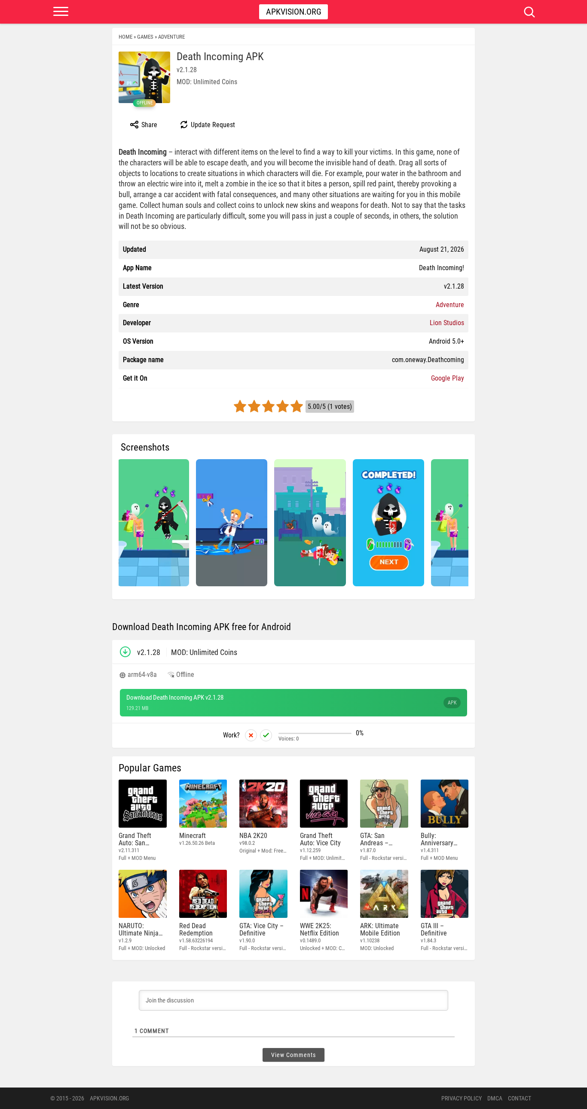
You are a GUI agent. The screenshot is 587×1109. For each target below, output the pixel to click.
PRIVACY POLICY (461, 1098)
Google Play (447, 378)
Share (148, 125)
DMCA (494, 1098)
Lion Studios (447, 323)
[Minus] (251, 735)
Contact (519, 1098)
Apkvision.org (293, 11)
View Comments (293, 1054)
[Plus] (266, 735)
